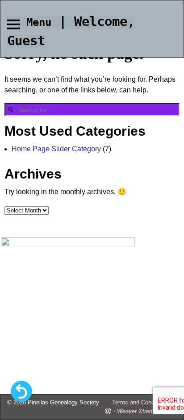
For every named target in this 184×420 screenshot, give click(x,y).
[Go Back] (21, 391)
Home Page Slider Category (56, 149)
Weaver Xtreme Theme (147, 411)
